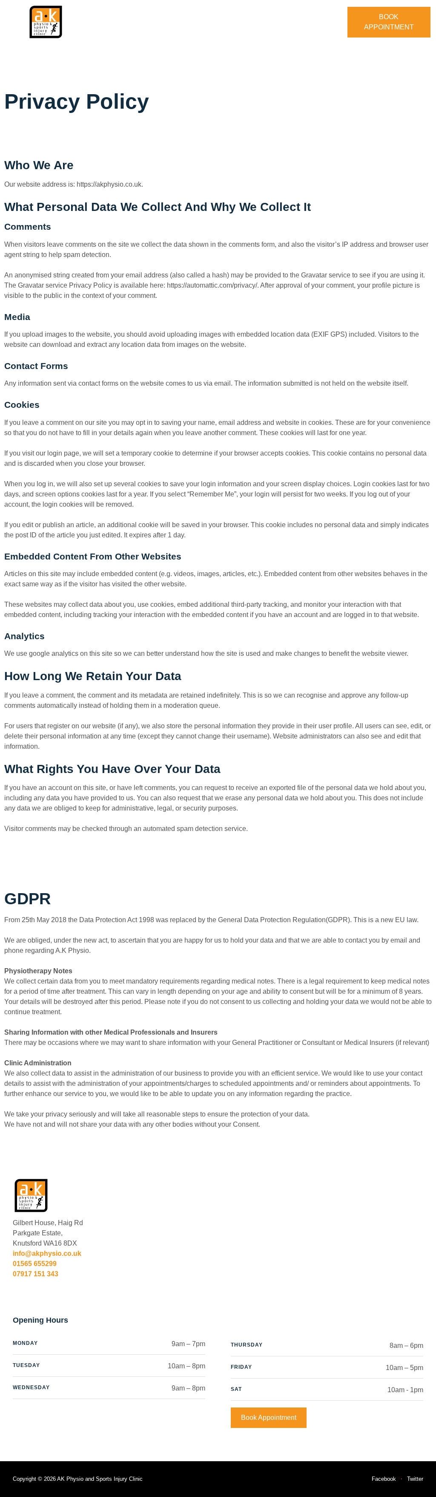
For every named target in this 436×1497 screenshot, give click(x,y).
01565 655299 (35, 1263)
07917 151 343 (35, 1274)
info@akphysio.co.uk (47, 1253)
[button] (217, 22)
